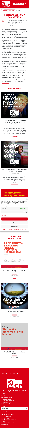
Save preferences (14, 226)
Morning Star (4, 421)
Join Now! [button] (17, 4)
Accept (14, 219)
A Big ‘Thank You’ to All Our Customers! (14, 312)
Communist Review (6, 416)
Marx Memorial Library (6, 423)
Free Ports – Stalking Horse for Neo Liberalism (14, 271)
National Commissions (8, 10)
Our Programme (7, 399)
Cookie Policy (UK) (5, 404)
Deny (14, 222)
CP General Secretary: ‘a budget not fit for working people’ (14, 170)
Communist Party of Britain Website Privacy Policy (17, 229)
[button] (27, 198)
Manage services (5, 215)
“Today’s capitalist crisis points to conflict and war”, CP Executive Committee (14, 122)
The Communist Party (9, 9)
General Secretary (7, 402)
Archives (3, 406)
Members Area (5, 83)
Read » (14, 278)
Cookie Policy (4, 229)
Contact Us (3, 396)
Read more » (14, 136)
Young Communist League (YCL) (9, 419)
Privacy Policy (4, 411)
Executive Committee (8, 400)
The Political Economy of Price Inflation (14, 353)
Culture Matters (5, 418)
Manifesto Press (5, 424)
